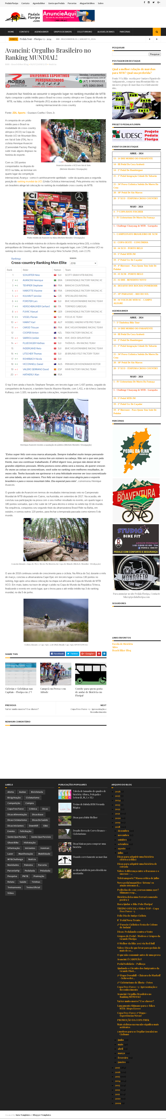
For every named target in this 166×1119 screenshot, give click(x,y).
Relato (10, 882)
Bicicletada (37, 792)
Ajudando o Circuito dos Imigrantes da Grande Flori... (138, 970)
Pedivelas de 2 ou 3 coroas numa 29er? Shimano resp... (138, 891)
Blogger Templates (42, 1115)
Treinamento (14, 887)
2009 (118, 1103)
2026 (118, 791)
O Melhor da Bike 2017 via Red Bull (136, 943)
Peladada (45, 870)
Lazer (10, 853)
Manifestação (25, 853)
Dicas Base (37, 814)
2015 (117, 1076)
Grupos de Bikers (63, 32)
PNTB (25, 876)
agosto (122, 848)
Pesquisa (12, 876)
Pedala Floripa (11, 3)
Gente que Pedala (56, 3)
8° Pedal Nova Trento (128, 920)
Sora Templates (23, 1115)
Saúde (23, 882)
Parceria (42, 865)
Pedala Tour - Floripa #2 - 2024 (35, 39)
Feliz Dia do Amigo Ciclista (131, 915)
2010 (118, 1098)
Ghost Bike (12, 842)
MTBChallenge (15, 859)
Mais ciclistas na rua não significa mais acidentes (138, 1026)
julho (121, 852)
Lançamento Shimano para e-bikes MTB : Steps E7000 (136, 1007)
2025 (118, 795)
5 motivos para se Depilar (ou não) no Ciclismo (137, 1033)
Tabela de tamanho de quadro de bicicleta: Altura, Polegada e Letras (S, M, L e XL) (89, 794)
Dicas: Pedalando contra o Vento (135, 931)
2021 (117, 813)
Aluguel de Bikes (87, 3)
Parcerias (72, 3)
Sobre (100, 3)
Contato (25, 3)
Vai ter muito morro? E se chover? (135, 1001)
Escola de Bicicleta (122, 643)
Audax (22, 792)
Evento (13, 39)
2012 (117, 1089)
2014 (118, 1080)
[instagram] (148, 2)
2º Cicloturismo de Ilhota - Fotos (135, 982)
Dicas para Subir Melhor (85, 817)
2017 (117, 1067)
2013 (117, 1085)
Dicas (45, 808)
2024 (118, 800)
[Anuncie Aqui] (69, 20)
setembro (123, 844)
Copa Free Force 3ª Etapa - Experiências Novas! (132, 1014)
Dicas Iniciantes (15, 825)
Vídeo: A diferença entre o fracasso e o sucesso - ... (138, 872)
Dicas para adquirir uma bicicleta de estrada (137, 865)
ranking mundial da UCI (29, 181)
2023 (118, 804)
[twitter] (153, 2)
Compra (29, 803)
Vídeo (10, 893)
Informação (13, 848)
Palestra (28, 865)
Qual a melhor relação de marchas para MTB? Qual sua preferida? (133, 71)
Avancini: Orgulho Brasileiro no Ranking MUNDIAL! (134, 995)
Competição (13, 803)
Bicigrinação (14, 797)
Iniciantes (30, 848)
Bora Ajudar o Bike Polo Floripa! (135, 904)
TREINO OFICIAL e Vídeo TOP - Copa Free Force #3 (138, 910)
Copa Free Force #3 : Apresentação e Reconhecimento (137, 988)
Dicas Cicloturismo (17, 820)
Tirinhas (36, 882)
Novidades (13, 865)
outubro (122, 839)
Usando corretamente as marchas (90, 856)
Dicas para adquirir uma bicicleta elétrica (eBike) (135, 858)
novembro (124, 835)
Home (11, 32)
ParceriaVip (13, 870)
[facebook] (144, 2)
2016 (118, 1072)
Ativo (115, 647)
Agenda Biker (39, 3)
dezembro (124, 830)
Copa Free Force (15, 808)
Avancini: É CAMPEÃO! (129, 959)
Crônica (33, 808)
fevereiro (123, 1057)
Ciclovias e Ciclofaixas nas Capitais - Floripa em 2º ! (19, 690)
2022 (118, 809)
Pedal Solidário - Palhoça (131, 963)
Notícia (52, 64)
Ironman (45, 848)
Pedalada (30, 870)
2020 (118, 818)
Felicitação (25, 831)
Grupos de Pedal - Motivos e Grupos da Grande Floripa (138, 937)
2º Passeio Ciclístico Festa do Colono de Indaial (137, 926)
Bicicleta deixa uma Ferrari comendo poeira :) (137, 898)
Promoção (39, 876)
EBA (45, 825)
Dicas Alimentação (17, 814)
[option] (83, 39)
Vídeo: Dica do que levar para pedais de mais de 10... (138, 949)
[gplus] (159, 2)
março (121, 1053)
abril (121, 1048)
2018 (118, 826)
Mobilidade (44, 853)
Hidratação (30, 842)
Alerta (10, 792)
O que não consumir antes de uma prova (138, 954)
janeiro (122, 1062)
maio (121, 1044)
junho (121, 1039)
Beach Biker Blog (121, 650)
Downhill (33, 825)
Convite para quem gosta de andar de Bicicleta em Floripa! (88, 692)
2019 (118, 822)
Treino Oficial (33, 887)
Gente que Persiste (41, 837)
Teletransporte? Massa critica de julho (138, 878)
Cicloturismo (84, 32)
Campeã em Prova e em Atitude (53, 690)
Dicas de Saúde (40, 820)
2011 (117, 1094)
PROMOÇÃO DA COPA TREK (133, 1020)
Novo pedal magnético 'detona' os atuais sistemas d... (135, 884)
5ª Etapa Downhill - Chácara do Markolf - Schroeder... (138, 977)
